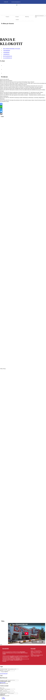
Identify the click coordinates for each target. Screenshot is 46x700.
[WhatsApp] (23, 106)
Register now (2, 694)
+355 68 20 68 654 (37, 650)
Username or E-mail (3, 680)
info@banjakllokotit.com (7, 56)
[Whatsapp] (43, 2)
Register (3, 698)
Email (1, 690)
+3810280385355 (6, 54)
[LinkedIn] (23, 109)
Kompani (7, 16)
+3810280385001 (6, 52)
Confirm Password (3, 693)
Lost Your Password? (4, 673)
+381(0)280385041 (6, 50)
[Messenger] (23, 111)
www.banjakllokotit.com (7, 57)
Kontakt (17, 19)
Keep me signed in (4, 671)
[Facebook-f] (40, 2)
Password (1, 670)
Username (2, 689)
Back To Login (2, 682)
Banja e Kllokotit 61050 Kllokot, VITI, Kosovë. (11, 48)
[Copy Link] (23, 113)
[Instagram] (41, 2)
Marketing (27, 16)
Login (3, 697)
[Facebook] (23, 104)
